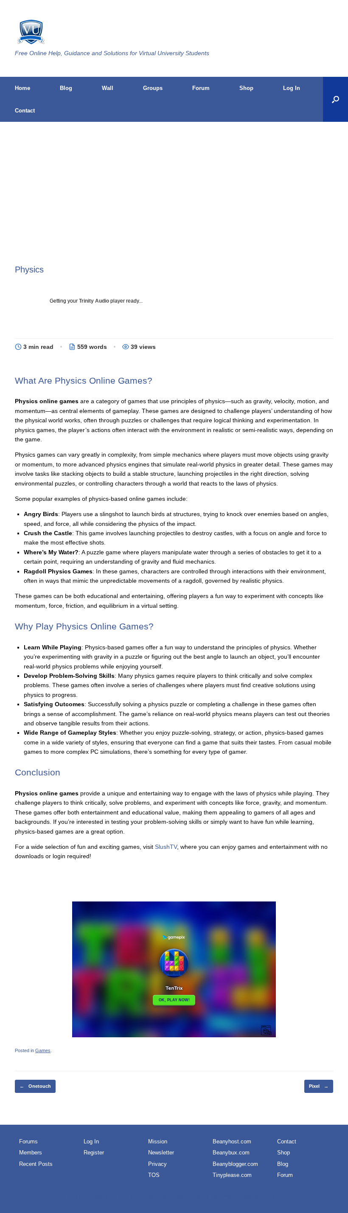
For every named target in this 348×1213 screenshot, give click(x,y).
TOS (154, 1175)
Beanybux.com (231, 1152)
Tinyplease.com (232, 1175)
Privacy (157, 1164)
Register (94, 1152)
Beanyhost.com (232, 1141)
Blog (66, 88)
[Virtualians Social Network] (30, 33)
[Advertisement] (174, 200)
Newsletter (161, 1152)
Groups (153, 88)
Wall (107, 88)
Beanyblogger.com (235, 1164)
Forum (201, 88)
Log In (291, 88)
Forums (28, 1141)
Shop (246, 88)
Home (22, 88)
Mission (157, 1141)
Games (43, 1050)
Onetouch (35, 1086)
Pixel (318, 1086)
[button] (335, 99)
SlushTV (166, 846)
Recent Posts (36, 1164)
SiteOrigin (272, 1196)
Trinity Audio (94, 301)
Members (30, 1152)
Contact (25, 110)
